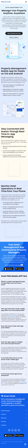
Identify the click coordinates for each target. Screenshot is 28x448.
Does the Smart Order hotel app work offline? (12, 327)
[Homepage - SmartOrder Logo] (6, 2)
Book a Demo (14, 37)
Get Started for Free (14, 33)
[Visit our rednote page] (19, 430)
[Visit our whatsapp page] (16, 430)
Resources (3, 418)
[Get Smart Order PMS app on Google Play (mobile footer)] (19, 435)
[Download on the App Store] (8, 268)
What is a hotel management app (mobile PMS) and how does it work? (13, 283)
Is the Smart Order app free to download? (11, 374)
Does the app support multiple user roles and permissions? (11, 343)
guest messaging (13, 315)
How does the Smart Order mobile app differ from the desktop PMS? (13, 309)
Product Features (5, 410)
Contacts (3, 421)
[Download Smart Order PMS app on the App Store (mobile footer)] (8, 435)
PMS (21, 296)
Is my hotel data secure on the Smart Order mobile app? (11, 358)
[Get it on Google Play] (19, 268)
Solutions (3, 414)
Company (3, 425)
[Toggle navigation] (26, 2)
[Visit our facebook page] (9, 430)
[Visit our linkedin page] (12, 430)
